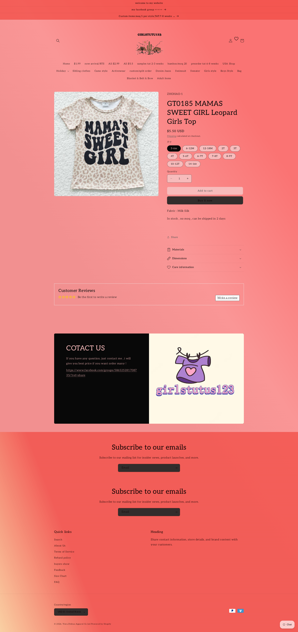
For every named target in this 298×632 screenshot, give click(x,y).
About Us (60, 545)
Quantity (172, 171)
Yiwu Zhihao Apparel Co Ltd (77, 624)
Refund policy (62, 557)
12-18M (208, 148)
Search (58, 539)
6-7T (200, 156)
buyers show (61, 564)
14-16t (192, 163)
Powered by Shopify (101, 624)
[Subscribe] (176, 468)
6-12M (190, 148)
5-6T (185, 156)
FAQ (56, 582)
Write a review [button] (227, 298)
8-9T (229, 156)
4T (172, 156)
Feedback (59, 570)
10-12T (175, 163)
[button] (58, 40)
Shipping (171, 136)
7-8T (215, 156)
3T (235, 148)
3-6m (174, 148)
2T (223, 148)
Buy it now (205, 200)
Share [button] (174, 237)
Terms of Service (64, 551)
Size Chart (60, 576)
